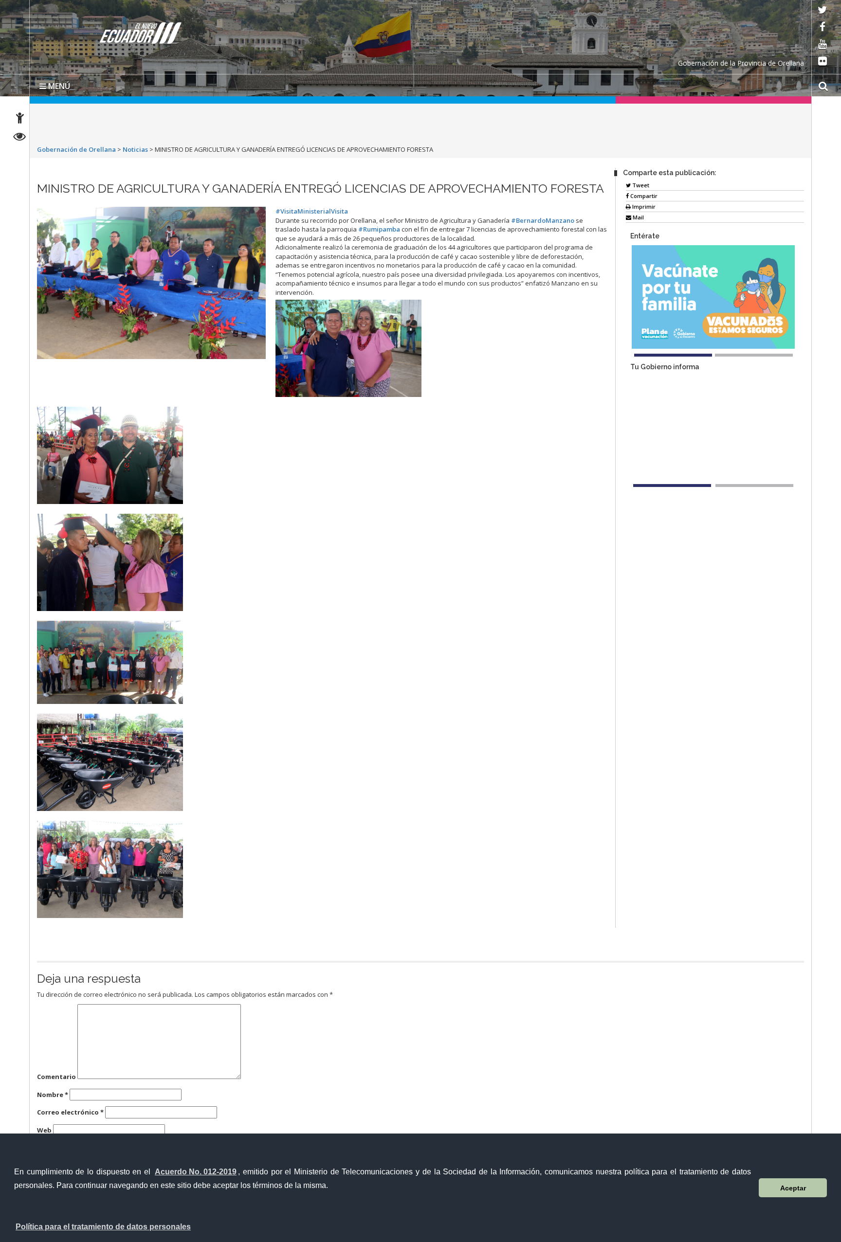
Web (44, 1130)
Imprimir (643, 206)
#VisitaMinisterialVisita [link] (311, 211)
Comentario (56, 1076)
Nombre (52, 1094)
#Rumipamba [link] (379, 229)
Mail (637, 217)
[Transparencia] (20, 138)
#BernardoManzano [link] (542, 220)
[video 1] (672, 485)
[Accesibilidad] (20, 119)
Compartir (643, 195)
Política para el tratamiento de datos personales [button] (103, 1227)
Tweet (640, 185)
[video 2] (754, 485)
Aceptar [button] (793, 1188)
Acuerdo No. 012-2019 (196, 1172)
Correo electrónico (70, 1112)
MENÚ (58, 86)
